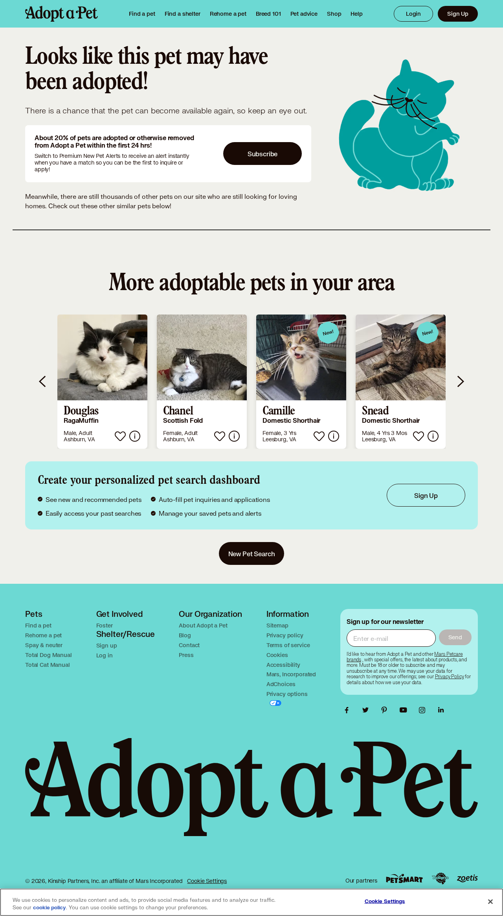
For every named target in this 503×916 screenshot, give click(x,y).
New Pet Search (251, 553)
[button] (102, 382)
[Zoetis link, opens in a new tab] (467, 878)
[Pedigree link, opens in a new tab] (440, 878)
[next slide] (460, 382)
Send (455, 637)
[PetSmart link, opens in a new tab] (404, 878)
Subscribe (263, 153)
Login (413, 13)
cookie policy (49, 908)
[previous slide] (43, 382)
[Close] (490, 901)
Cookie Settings (207, 880)
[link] (228, 13)
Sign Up (457, 13)
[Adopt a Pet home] (61, 14)
